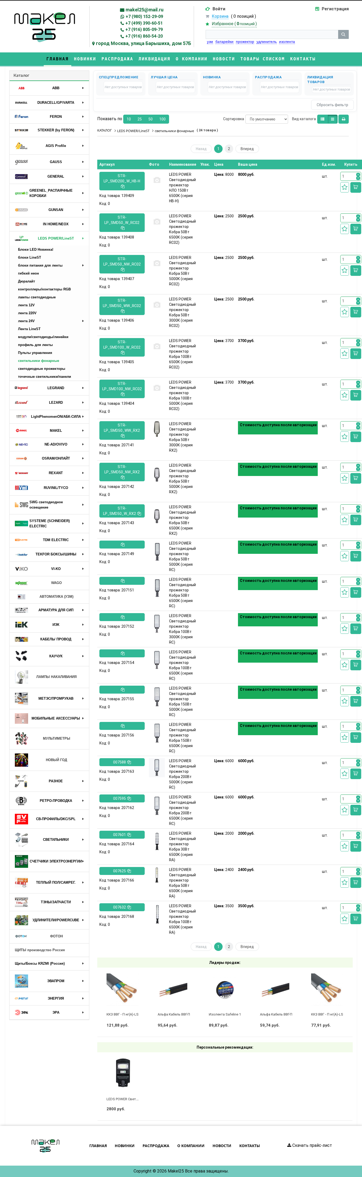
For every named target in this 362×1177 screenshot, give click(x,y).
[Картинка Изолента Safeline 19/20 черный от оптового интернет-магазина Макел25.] (225, 989)
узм (210, 41)
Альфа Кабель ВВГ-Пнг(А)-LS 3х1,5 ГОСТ (292, 1014)
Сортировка (233, 119)
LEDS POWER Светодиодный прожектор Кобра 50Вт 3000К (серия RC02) (182, 312)
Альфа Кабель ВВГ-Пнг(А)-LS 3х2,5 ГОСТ (189, 1014)
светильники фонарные (38, 361)
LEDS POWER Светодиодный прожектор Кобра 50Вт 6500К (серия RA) (182, 883)
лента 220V (27, 313)
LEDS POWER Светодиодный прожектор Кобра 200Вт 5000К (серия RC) (182, 774)
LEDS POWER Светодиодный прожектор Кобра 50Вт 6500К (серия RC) (182, 592)
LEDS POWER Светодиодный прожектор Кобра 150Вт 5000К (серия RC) (182, 701)
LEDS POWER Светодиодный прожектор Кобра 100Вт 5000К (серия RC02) (182, 395)
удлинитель (267, 41)
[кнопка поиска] (343, 34)
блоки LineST (29, 257)
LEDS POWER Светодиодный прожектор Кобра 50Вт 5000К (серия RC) (182, 556)
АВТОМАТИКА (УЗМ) (56, 597)
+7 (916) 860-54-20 (144, 36)
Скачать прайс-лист (311, 1145)
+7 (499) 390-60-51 (144, 23)
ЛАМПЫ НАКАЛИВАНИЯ (56, 677)
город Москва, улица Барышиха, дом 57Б (143, 43)
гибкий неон (28, 273)
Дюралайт (26, 281)
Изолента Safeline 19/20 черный (235, 1014)
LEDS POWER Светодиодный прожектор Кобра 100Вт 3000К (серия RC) (182, 629)
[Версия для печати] (343, 119)
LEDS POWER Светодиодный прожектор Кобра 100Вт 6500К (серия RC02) (182, 354)
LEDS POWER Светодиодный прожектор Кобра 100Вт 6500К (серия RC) (182, 665)
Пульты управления (35, 353)
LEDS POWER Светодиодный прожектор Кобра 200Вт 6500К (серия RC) (182, 810)
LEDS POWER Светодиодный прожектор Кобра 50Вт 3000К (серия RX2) (182, 437)
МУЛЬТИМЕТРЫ (56, 738)
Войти (219, 8)
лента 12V (26, 305)
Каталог (21, 75)
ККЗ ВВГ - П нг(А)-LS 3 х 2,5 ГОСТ (132, 1014)
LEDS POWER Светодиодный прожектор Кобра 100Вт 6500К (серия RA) (182, 919)
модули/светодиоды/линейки (43, 337)
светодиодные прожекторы (41, 369)
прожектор (245, 41)
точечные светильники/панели (44, 377)
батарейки (224, 41)
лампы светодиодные (37, 297)
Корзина (220, 16)
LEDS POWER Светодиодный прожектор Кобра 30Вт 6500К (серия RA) (182, 846)
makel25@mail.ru (145, 9)
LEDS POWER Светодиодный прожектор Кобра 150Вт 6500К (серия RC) (182, 737)
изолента (287, 41)
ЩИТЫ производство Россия (40, 950)
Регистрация (335, 8)
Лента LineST (29, 329)
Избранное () (234, 23)
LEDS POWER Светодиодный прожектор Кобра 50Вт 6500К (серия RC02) (182, 229)
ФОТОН (56, 936)
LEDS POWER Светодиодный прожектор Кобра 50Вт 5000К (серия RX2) (182, 478)
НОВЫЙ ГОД (56, 760)
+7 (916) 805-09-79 (144, 29)
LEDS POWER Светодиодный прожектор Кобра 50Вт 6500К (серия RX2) (182, 520)
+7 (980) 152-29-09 (144, 16)
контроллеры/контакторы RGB (44, 289)
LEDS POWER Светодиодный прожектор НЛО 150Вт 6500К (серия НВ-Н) (182, 187)
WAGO (56, 583)
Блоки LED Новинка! (35, 249)
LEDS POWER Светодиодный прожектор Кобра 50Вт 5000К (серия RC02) (182, 270)
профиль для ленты (35, 345)
